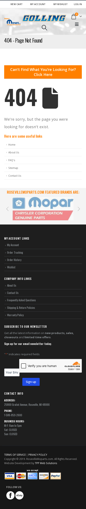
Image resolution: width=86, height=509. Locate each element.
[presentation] (7, 208)
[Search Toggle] (44, 27)
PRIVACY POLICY (37, 454)
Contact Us (14, 175)
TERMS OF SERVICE (15, 454)
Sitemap (13, 168)
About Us (13, 152)
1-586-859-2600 (13, 415)
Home (11, 144)
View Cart (16, 4)
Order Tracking (15, 252)
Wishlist (11, 267)
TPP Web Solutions (46, 463)
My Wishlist (60, 4)
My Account (38, 4)
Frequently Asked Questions (21, 300)
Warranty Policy (15, 315)
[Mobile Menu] (76, 24)
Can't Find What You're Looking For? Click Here (43, 72)
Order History (14, 260)
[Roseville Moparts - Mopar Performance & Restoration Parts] (12, 21)
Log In (78, 4)
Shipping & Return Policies (21, 307)
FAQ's (11, 160)
